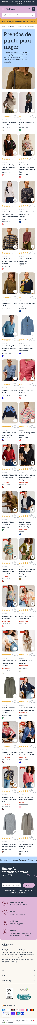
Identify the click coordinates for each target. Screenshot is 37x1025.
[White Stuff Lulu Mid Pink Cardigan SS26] (27, 777)
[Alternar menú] (3, 9)
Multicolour (3, 175)
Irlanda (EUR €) (9, 1005)
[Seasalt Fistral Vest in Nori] (27, 102)
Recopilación (11, 26)
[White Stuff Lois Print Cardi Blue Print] (10, 413)
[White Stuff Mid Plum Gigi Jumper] (27, 239)
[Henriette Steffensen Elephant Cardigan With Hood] (27, 824)
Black (20, 487)
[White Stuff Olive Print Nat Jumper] (10, 596)
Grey (3, 852)
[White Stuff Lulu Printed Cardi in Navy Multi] (10, 777)
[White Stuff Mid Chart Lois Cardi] (10, 283)
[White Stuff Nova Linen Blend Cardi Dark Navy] (27, 688)
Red (3, 487)
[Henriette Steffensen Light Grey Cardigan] (10, 824)
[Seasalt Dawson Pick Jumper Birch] (10, 102)
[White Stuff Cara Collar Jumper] (27, 283)
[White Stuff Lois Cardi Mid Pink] (27, 370)
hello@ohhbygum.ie (16, 924)
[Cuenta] (29, 9)
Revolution (10, 1022)
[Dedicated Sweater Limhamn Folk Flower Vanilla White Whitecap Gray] (27, 145)
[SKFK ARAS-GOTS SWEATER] (27, 641)
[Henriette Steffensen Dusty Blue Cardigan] (27, 326)
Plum (20, 266)
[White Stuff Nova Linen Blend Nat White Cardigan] (10, 641)
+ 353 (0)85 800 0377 (18, 914)
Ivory (3, 130)
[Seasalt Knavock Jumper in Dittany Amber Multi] (10, 549)
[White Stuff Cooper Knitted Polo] (10, 502)
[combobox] (18, 15)
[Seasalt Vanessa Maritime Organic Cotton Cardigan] (27, 502)
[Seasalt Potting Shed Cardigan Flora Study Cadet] (10, 326)
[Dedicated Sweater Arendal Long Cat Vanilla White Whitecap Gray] (10, 192)
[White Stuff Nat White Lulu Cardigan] (27, 596)
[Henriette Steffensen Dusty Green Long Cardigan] (10, 688)
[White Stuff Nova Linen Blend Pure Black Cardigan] (27, 455)
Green (20, 130)
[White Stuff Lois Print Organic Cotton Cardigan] (27, 192)
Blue (3, 356)
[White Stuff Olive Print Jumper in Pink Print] (10, 732)
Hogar (3, 26)
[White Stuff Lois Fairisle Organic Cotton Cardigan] (10, 239)
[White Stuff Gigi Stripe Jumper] (27, 413)
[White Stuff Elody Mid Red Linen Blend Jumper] (10, 455)
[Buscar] (32, 15)
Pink (20, 398)
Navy (20, 222)
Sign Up (28, 885)
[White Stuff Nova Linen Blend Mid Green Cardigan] (27, 549)
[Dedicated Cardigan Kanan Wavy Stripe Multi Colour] (10, 145)
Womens (4, 120)
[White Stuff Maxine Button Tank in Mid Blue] (27, 732)
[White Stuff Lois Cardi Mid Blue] (10, 370)
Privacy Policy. (22, 892)
